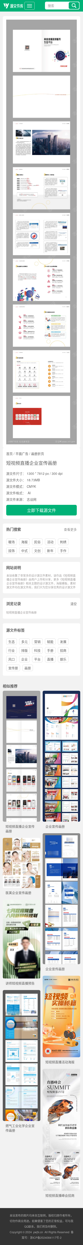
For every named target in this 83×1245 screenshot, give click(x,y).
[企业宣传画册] (61, 693)
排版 (24, 650)
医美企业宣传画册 (18, 892)
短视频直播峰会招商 (59, 1195)
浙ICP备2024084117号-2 (46, 1237)
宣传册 (13, 668)
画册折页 (37, 453)
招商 (63, 650)
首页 (9, 453)
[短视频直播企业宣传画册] (21, 693)
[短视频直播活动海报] (61, 978)
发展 (63, 641)
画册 (27, 668)
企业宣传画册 (55, 826)
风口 (11, 659)
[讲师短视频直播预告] (21, 902)
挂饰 (11, 550)
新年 (50, 550)
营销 (37, 641)
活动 (50, 541)
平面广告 (21, 453)
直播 (50, 659)
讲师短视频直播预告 (20, 983)
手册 (50, 650)
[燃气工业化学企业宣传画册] (21, 992)
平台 (37, 659)
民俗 (37, 541)
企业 (24, 659)
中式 (24, 550)
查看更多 (70, 529)
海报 (24, 541)
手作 (63, 550)
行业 (11, 650)
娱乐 (63, 659)
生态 (11, 641)
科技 (37, 650)
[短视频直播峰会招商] (61, 1071)
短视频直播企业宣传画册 (21, 612)
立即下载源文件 (41, 510)
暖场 (11, 541)
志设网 (31, 499)
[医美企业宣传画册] (21, 840)
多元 (24, 641)
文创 (37, 550)
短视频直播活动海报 (59, 1062)
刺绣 (63, 541)
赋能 (50, 641)
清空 (73, 603)
